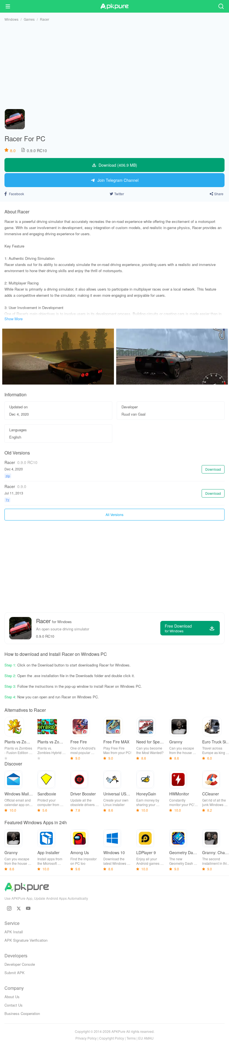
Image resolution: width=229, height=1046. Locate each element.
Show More (13, 318)
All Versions (114, 514)
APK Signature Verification (25, 940)
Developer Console (19, 964)
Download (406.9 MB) (118, 165)
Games (29, 19)
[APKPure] (114, 6)
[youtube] (28, 908)
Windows (11, 19)
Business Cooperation (22, 1013)
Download (213, 469)
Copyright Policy (111, 1038)
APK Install (13, 931)
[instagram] (9, 908)
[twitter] (18, 908)
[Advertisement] (114, 65)
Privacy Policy (86, 1038)
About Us (12, 996)
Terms (131, 1038)
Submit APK (14, 972)
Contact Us (13, 1005)
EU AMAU (146, 1038)
